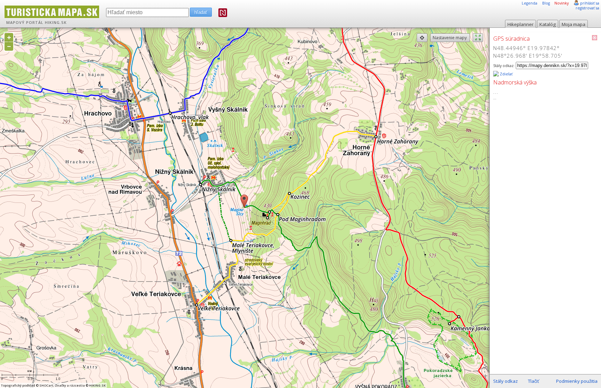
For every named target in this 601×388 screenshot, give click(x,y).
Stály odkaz (505, 381)
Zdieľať (506, 74)
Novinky (561, 3)
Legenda (529, 3)
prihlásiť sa (589, 3)
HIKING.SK (56, 22)
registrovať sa (587, 8)
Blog (546, 3)
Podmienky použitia (577, 381)
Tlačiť (533, 381)
